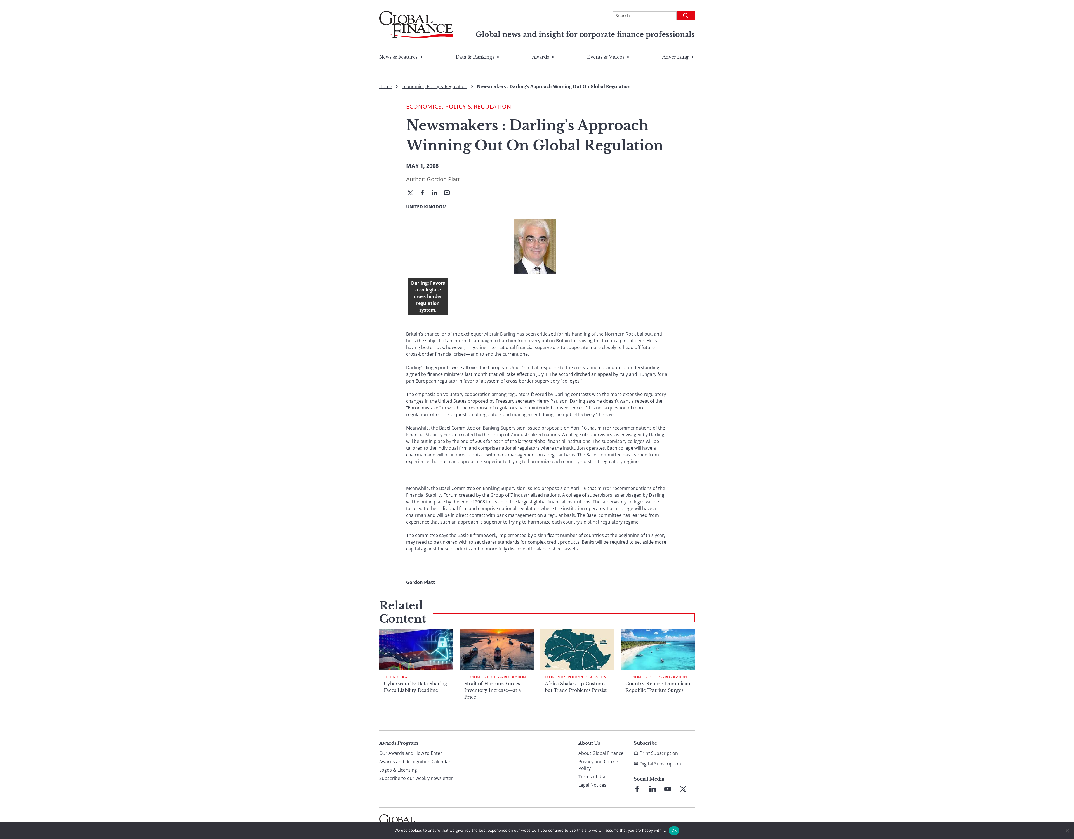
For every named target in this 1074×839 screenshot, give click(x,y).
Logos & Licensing (398, 770)
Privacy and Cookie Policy (598, 764)
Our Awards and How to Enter (410, 753)
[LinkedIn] (437, 193)
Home (385, 86)
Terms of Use (592, 777)
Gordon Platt (443, 179)
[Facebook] (424, 193)
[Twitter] (412, 193)
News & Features (398, 57)
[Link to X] (683, 789)
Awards (540, 57)
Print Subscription (659, 753)
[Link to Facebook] (637, 789)
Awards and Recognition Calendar (415, 761)
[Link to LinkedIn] (652, 789)
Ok (674, 830)
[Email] (449, 193)
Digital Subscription (660, 764)
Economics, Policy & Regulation (434, 86)
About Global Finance (600, 753)
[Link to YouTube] (667, 789)
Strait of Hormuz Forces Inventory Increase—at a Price (492, 690)
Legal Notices (592, 785)
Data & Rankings (475, 57)
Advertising (675, 57)
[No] (1067, 830)
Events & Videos (605, 57)
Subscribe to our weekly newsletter (416, 778)
